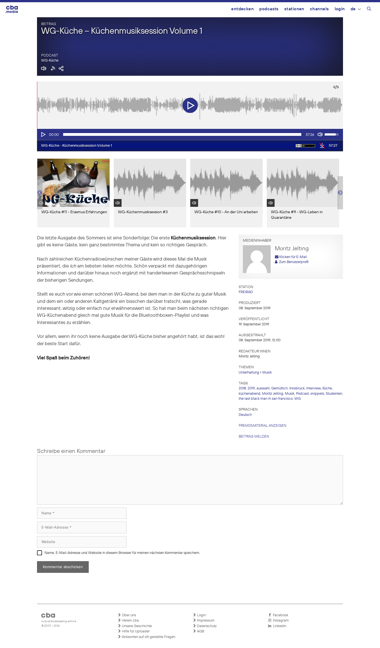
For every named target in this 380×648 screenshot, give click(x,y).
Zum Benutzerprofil (293, 262)
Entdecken (242, 9)
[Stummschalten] (320, 134)
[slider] (182, 134)
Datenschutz (206, 626)
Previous (40, 193)
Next (340, 193)
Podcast (302, 394)
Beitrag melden (254, 436)
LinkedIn (278, 626)
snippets (317, 394)
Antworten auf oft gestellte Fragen (148, 637)
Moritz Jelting (272, 394)
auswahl (263, 388)
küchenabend (249, 394)
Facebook (279, 615)
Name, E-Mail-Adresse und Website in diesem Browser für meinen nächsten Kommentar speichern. (122, 553)
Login (340, 9)
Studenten (334, 394)
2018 (242, 388)
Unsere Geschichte (136, 626)
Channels (319, 9)
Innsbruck (297, 388)
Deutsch (245, 415)
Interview (313, 388)
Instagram (280, 620)
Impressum (205, 620)
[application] (190, 134)
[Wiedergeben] (43, 134)
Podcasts (269, 9)
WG (297, 399)
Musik (267, 372)
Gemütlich (279, 388)
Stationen (294, 9)
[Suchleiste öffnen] (369, 9)
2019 (251, 388)
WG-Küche (49, 60)
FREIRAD (246, 292)
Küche (327, 388)
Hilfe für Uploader (135, 631)
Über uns (128, 615)
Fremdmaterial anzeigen (262, 425)
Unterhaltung (249, 372)
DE (353, 9)
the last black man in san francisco (266, 399)
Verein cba (130, 620)
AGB (200, 631)
